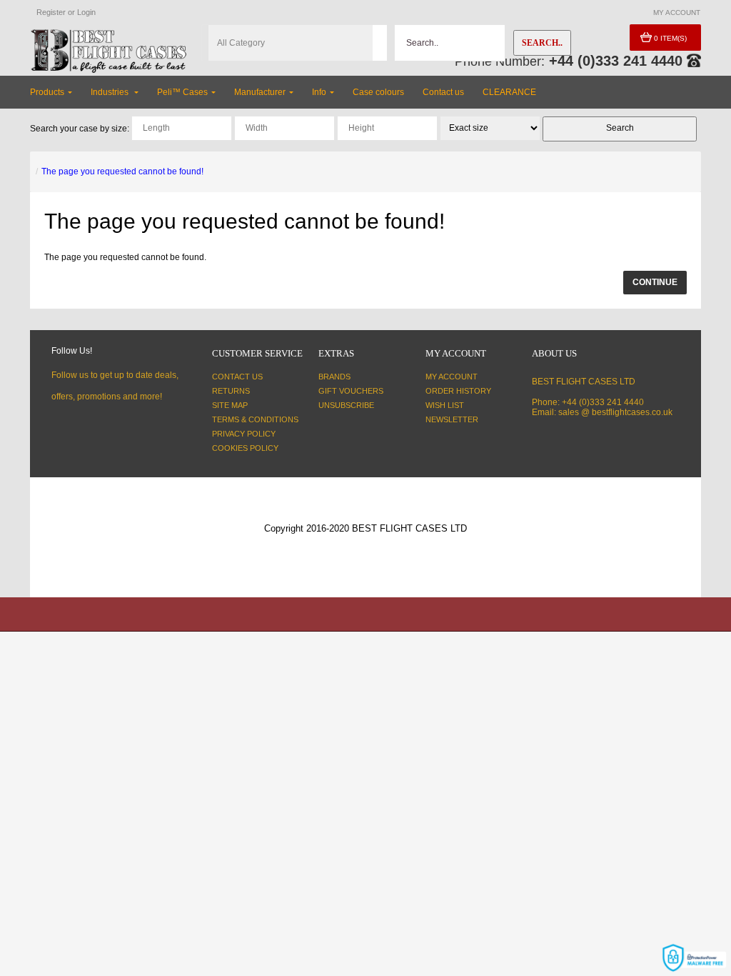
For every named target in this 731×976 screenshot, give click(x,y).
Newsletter (451, 419)
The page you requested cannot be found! (122, 171)
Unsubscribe (346, 405)
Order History (458, 391)
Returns (231, 391)
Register (51, 12)
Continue (654, 282)
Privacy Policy (244, 433)
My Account (451, 376)
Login (86, 12)
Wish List (444, 405)
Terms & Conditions (255, 419)
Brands (334, 376)
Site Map (230, 405)
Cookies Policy (245, 448)
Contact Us (237, 376)
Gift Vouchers (350, 391)
